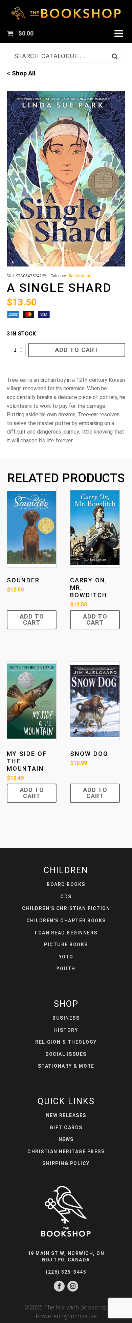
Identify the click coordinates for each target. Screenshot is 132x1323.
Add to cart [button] (32, 619)
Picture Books (66, 944)
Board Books (66, 884)
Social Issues (66, 1054)
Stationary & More (66, 1066)
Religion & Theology (66, 1042)
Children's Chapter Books (66, 920)
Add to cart (77, 349)
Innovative (82, 1316)
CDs (66, 896)
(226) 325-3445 (66, 1272)
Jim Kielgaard (80, 276)
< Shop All (21, 73)
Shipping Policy (66, 1163)
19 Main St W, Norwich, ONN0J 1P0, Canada (66, 1257)
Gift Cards (66, 1127)
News (66, 1139)
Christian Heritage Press (66, 1151)
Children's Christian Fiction (66, 908)
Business (66, 1018)
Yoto (66, 956)
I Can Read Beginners (66, 932)
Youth (66, 968)
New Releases (66, 1115)
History (66, 1030)
